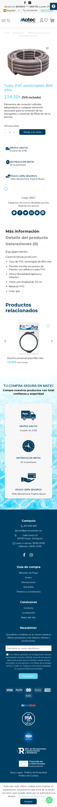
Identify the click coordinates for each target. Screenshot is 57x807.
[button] (53, 6)
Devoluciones (28, 582)
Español (10, 10)
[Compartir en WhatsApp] (14, 212)
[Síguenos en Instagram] (29, 2)
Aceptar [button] (28, 801)
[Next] (51, 347)
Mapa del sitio (28, 617)
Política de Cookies (28, 775)
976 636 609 (31, 10)
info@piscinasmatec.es (30, 530)
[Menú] (4, 20)
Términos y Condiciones (28, 591)
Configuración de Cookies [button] (32, 796)
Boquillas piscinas (28, 35)
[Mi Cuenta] (42, 20)
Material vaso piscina (39, 32)
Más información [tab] (22, 231)
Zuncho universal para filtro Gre (25, 358)
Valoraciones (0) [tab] (22, 244)
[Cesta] (52, 20)
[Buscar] (11, 20)
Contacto (28, 608)
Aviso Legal (16, 772)
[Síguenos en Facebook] (24, 2)
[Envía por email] (31, 212)
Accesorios (19, 32)
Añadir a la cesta (32, 132)
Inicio (7, 32)
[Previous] (5, 347)
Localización (28, 612)
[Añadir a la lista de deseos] (6, 189)
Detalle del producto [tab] (27, 237)
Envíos (28, 577)
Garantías (28, 587)
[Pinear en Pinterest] (37, 212)
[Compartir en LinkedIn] (42, 212)
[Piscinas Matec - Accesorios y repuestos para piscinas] (28, 20)
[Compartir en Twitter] (25, 212)
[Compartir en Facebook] (19, 212)
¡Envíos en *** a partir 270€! (29, 6)
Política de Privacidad (33, 668)
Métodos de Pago (28, 572)
